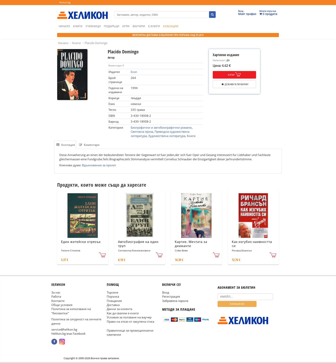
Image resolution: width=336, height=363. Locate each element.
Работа (56, 296)
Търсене (112, 292)
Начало (64, 26)
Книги (77, 26)
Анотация (67, 145)
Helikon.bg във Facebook (68, 334)
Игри (126, 26)
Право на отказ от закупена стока (130, 321)
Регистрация (171, 296)
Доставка (113, 305)
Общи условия (61, 305)
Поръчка (113, 296)
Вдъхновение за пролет (99, 165)
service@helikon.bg (64, 329)
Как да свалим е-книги (123, 313)
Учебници (93, 26)
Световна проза (142, 131)
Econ (134, 72)
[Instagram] (62, 342)
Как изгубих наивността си (252, 244)
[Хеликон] (82, 12)
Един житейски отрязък (81, 242)
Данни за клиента (119, 309)
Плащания (114, 301)
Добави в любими (236, 84)
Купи (231, 74)
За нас (55, 292)
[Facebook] (54, 342)
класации (170, 26)
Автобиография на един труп (138, 244)
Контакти (58, 301)
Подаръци (111, 26)
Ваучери (139, 26)
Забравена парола (175, 301)
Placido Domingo (96, 43)
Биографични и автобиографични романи (161, 127)
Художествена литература (166, 136)
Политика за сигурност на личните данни (76, 321)
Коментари (91, 145)
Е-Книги (154, 26)
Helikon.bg (65, 2)
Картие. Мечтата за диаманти (191, 244)
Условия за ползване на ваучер (129, 317)
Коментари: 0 (116, 65)
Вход (165, 292)
